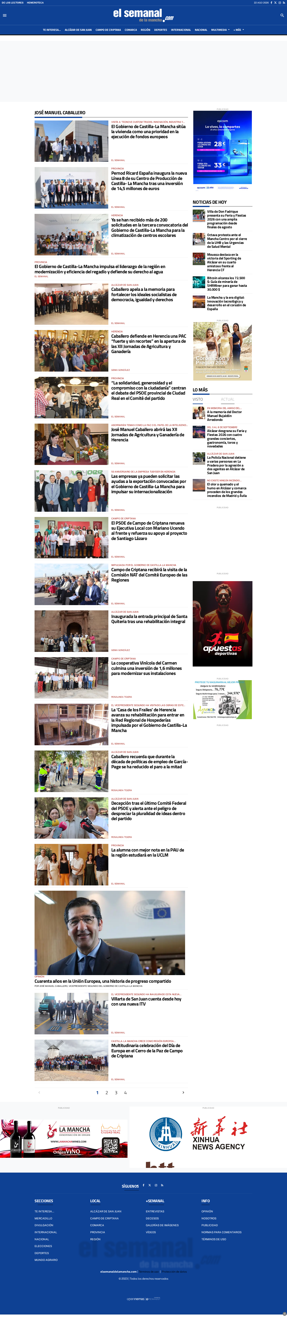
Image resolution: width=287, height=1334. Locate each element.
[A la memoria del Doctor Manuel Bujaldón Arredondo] (199, 413)
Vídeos (151, 1232)
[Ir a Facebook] (271, 2)
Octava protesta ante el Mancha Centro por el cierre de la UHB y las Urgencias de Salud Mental (227, 240)
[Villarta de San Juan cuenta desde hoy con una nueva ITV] (71, 1013)
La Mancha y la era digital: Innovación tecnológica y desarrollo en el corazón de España (226, 303)
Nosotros (208, 1218)
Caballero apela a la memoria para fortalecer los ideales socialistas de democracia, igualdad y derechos (144, 294)
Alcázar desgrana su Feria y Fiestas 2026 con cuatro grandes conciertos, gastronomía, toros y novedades (227, 438)
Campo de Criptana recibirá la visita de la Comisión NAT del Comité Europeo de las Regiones (149, 574)
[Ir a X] (275, 2)
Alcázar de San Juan (105, 1211)
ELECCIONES (43, 1246)
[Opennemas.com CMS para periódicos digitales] (143, 1298)
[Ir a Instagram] (280, 2)
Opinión (207, 1211)
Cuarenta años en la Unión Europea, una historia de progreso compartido (103, 980)
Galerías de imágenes (162, 1225)
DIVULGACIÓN (44, 1225)
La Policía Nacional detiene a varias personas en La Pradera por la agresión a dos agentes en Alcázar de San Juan (226, 465)
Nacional (42, 1239)
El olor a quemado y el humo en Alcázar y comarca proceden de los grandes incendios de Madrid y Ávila (227, 490)
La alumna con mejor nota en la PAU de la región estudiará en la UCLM (147, 852)
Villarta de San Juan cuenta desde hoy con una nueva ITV (146, 1001)
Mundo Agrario (46, 1259)
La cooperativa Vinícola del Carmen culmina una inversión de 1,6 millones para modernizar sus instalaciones (146, 668)
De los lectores (12, 2)
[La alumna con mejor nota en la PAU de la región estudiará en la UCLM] (71, 864)
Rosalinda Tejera (121, 697)
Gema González (120, 370)
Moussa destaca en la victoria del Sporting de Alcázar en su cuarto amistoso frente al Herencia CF (224, 262)
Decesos (152, 1218)
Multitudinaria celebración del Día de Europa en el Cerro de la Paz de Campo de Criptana (147, 1050)
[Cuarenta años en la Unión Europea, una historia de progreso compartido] (110, 933)
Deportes (42, 1253)
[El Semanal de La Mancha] (143, 15)
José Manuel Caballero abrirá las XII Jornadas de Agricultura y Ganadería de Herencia (147, 434)
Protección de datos (174, 1271)
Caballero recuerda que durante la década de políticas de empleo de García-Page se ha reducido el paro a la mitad (149, 761)
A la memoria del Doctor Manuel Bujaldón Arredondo (224, 415)
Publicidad (209, 1225)
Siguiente (183, 1092)
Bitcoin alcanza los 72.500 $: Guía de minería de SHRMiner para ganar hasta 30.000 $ (227, 283)
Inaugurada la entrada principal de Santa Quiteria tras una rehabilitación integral (149, 619)
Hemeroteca (35, 2)
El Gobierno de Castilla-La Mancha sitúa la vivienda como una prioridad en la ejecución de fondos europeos (148, 131)
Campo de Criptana (104, 1218)
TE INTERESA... (44, 1211)
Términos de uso (213, 1239)
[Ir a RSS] (284, 2)
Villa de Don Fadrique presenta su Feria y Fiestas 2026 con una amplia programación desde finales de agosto (226, 219)
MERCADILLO (43, 1218)
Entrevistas (155, 1211)
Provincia (97, 1232)
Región (95, 1239)
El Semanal (118, 160)
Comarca (97, 1225)
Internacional (46, 1232)
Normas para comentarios (221, 1232)
